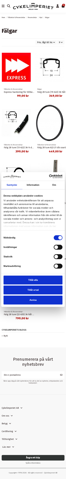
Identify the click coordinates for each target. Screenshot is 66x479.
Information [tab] (33, 185)
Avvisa (33, 300)
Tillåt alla (33, 280)
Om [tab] (54, 185)
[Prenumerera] (61, 375)
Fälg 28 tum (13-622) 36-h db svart (21, 147)
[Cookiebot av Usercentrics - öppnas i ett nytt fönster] (49, 176)
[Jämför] (28, 53)
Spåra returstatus (33, 463)
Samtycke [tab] (12, 185)
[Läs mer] (28, 58)
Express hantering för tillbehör (20, 92)
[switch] (58, 247)
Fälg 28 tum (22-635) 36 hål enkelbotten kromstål (30, 314)
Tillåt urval (33, 290)
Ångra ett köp (33, 457)
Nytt (6, 336)
